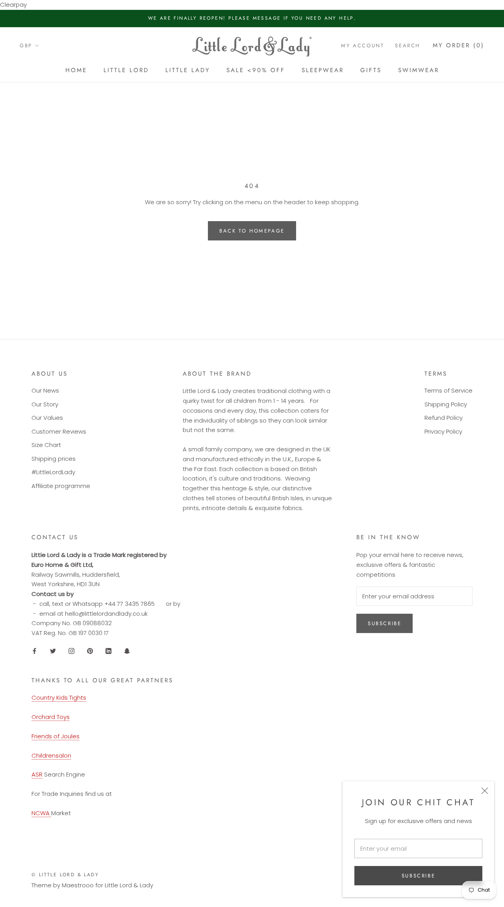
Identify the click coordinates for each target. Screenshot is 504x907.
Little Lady (187, 70)
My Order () (458, 45)
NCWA (41, 813)
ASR (37, 774)
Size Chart (46, 445)
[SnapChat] (127, 651)
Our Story (45, 404)
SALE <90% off (255, 70)
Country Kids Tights (59, 697)
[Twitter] (53, 651)
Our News (45, 390)
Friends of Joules (56, 736)
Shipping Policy (445, 404)
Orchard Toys (51, 717)
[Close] (484, 790)
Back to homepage (252, 231)
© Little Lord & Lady (65, 874)
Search (407, 45)
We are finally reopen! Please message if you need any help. (252, 18)
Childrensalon (51, 755)
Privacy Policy (443, 431)
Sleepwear (323, 70)
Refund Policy (443, 417)
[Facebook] (34, 651)
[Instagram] (71, 651)
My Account (362, 45)
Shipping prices (54, 458)
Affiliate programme (61, 486)
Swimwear (418, 70)
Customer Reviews (59, 431)
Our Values (47, 417)
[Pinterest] (90, 651)
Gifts (371, 70)
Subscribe (418, 875)
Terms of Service (448, 390)
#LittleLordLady (53, 472)
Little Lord (126, 70)
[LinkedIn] (108, 651)
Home (76, 70)
